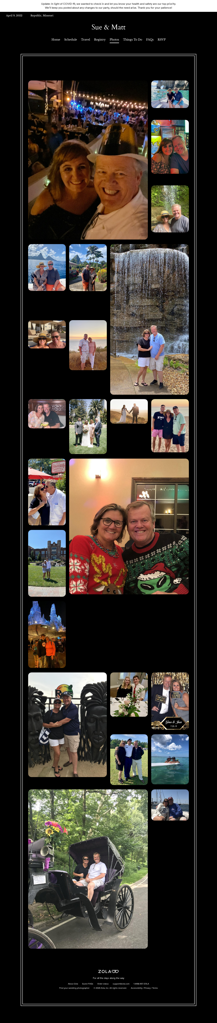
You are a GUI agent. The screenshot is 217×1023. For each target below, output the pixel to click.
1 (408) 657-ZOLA (141, 984)
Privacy (147, 988)
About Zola (73, 984)
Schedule (70, 39)
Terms (155, 988)
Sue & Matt (108, 27)
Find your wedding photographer (74, 988)
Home (56, 39)
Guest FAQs (87, 984)
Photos (114, 39)
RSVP (162, 39)
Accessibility (136, 988)
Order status (103, 984)
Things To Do (132, 39)
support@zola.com (121, 984)
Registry (100, 39)
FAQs (150, 39)
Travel (85, 39)
